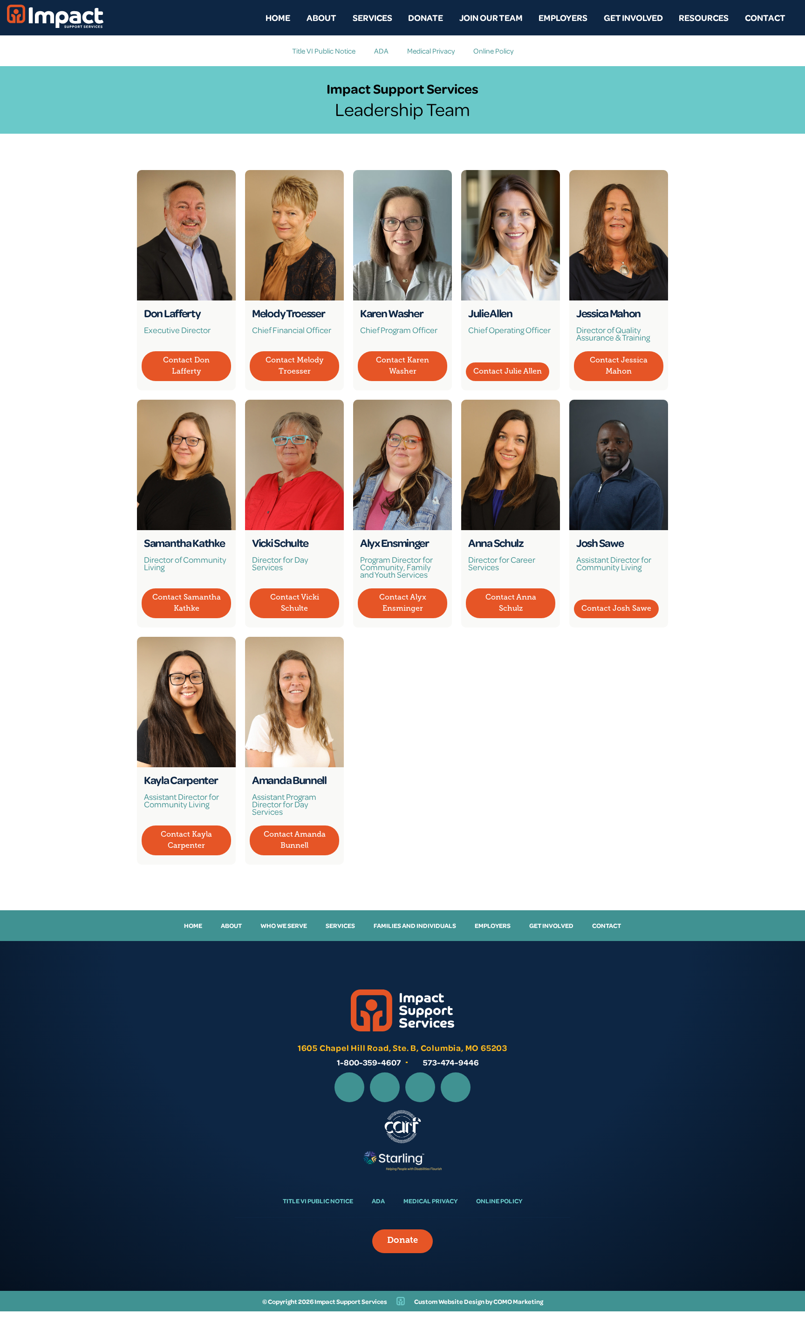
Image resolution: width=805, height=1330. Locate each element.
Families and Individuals (415, 925)
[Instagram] (385, 1087)
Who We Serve (283, 925)
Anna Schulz (496, 542)
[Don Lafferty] (186, 235)
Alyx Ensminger (394, 542)
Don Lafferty (172, 313)
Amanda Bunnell (289, 779)
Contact (765, 17)
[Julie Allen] (510, 235)
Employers (563, 17)
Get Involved (633, 17)
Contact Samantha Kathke (186, 603)
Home (278, 17)
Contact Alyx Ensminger (402, 603)
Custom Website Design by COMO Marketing (478, 1301)
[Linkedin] (420, 1087)
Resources (704, 17)
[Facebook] (349, 1087)
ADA (381, 50)
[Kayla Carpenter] (186, 702)
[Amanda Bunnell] (294, 702)
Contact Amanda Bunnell (295, 840)
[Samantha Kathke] (186, 465)
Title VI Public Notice (323, 50)
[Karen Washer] (402, 235)
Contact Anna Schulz (510, 603)
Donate (425, 17)
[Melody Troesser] (294, 235)
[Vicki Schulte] (294, 465)
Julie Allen (490, 313)
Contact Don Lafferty (186, 366)
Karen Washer (391, 313)
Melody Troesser (288, 313)
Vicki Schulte (280, 542)
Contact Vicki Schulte (294, 603)
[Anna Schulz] (510, 465)
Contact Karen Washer (402, 366)
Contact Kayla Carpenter (186, 840)
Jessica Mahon (608, 313)
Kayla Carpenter (181, 779)
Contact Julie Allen (507, 371)
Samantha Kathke (184, 542)
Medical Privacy (431, 50)
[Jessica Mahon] (618, 235)
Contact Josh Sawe (616, 609)
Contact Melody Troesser (295, 366)
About (321, 17)
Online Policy (493, 50)
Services (372, 17)
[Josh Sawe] (618, 465)
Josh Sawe (599, 542)
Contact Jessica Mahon (619, 366)
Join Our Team (491, 17)
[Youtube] (456, 1087)
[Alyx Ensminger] (402, 465)
